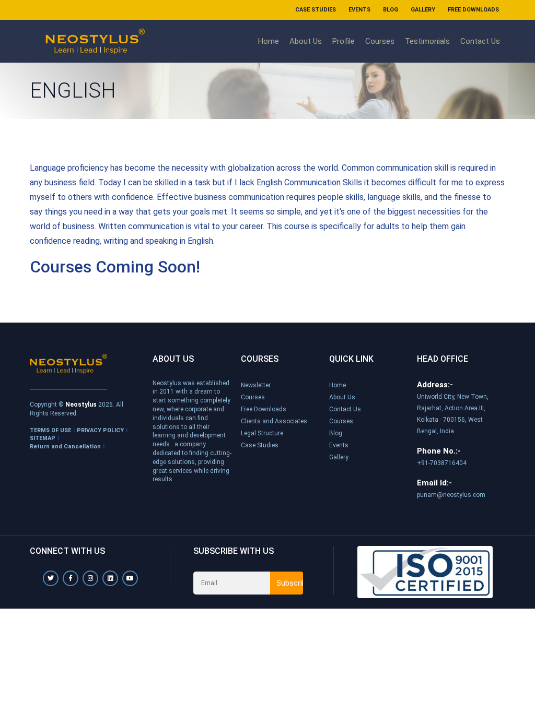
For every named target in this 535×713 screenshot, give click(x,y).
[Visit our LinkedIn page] (110, 578)
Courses (379, 41)
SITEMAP (42, 438)
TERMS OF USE (50, 430)
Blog (390, 9)
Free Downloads (473, 9)
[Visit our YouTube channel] (130, 578)
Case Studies (315, 9)
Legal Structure (262, 433)
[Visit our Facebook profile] (70, 578)
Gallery (423, 9)
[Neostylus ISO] (425, 571)
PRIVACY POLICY (100, 430)
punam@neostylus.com (451, 494)
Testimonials (427, 41)
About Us (305, 41)
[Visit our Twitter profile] (51, 578)
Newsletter (256, 385)
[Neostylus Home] (68, 364)
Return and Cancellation (65, 446)
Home (268, 41)
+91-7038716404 (442, 463)
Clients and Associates (274, 421)
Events (359, 9)
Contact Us (480, 41)
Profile (343, 41)
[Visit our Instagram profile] (90, 578)
